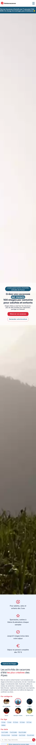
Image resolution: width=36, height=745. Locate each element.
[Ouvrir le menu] (33, 3)
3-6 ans (3, 722)
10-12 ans (15, 722)
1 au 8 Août (14, 735)
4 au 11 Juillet (5, 732)
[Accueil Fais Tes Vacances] (8, 3)
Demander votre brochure (18, 319)
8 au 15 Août (22, 735)
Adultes (3, 725)
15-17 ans (29, 722)
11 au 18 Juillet (13, 732)
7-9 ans (9, 722)
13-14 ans (22, 722)
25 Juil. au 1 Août (6, 735)
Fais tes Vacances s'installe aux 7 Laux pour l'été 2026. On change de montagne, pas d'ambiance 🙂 (17, 10)
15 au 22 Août (30, 735)
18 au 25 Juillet (22, 732)
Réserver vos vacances (18, 314)
